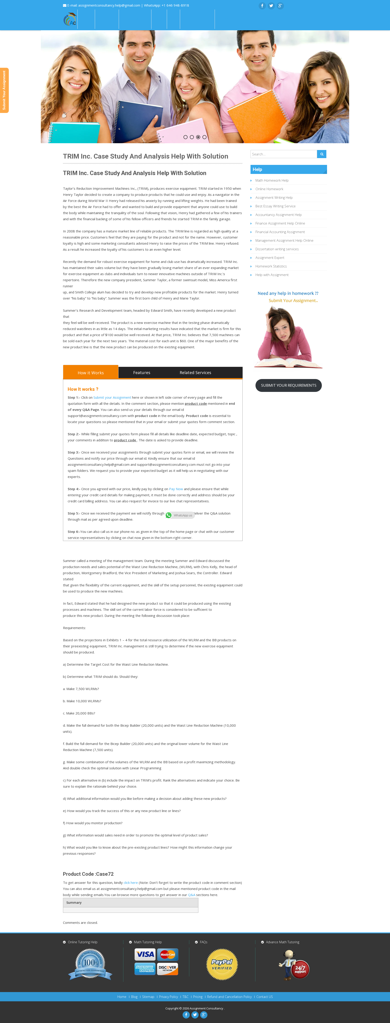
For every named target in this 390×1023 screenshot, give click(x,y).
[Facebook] (262, 5)
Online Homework (269, 189)
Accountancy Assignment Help (278, 214)
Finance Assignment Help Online (280, 223)
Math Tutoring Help (148, 942)
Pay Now (176, 489)
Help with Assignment (272, 274)
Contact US (264, 997)
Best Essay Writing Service (275, 206)
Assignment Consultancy (207, 1008)
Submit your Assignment (112, 397)
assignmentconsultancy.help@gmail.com (109, 5)
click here (131, 882)
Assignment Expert (269, 257)
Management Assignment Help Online (284, 240)
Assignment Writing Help (274, 197)
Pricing (197, 997)
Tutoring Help (197, 19)
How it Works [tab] (91, 372)
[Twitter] (271, 5)
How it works (135, 19)
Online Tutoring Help (83, 942)
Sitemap (148, 997)
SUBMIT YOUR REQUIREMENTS (288, 385)
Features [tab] (141, 372)
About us (107, 19)
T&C (185, 997)
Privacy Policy (168, 997)
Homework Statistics (271, 266)
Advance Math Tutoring (282, 942)
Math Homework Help (272, 180)
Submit (225, 19)
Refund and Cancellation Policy (229, 997)
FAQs (159, 19)
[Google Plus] (280, 5)
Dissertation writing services (277, 249)
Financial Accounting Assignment (280, 231)
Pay (173, 19)
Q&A (191, 894)
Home (86, 19)
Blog (134, 997)
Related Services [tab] (195, 372)
